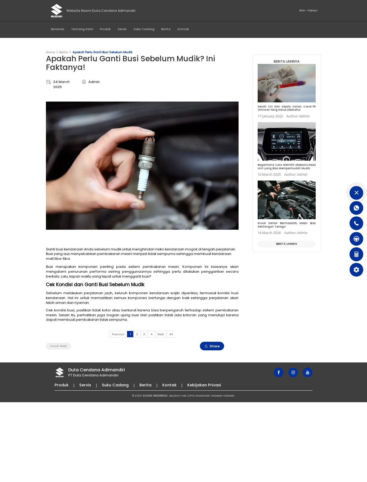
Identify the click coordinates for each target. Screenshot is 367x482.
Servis (122, 29)
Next (160, 334)
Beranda (57, 29)
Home (50, 52)
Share (215, 346)
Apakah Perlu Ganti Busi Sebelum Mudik (102, 52)
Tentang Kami (82, 29)
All (171, 334)
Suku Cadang (144, 29)
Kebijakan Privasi (204, 385)
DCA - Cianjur (308, 10)
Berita (166, 29)
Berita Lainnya (286, 244)
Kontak (183, 29)
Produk (105, 29)
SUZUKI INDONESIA (155, 395)
